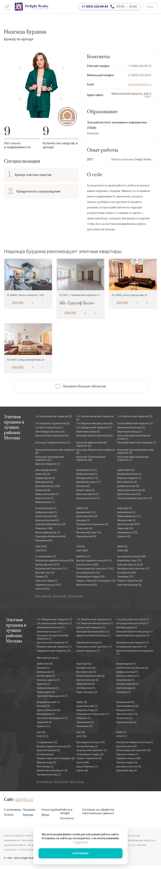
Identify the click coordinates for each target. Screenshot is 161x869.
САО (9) (80, 732)
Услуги (8, 815)
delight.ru (24, 800)
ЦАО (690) (82, 550)
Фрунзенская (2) (46, 762)
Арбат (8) (81, 702)
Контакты (67, 818)
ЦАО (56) (81, 736)
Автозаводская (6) (46, 469)
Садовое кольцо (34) (128, 758)
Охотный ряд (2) (125, 687)
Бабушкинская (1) (87, 473)
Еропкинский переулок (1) (52, 642)
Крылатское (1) (44, 498)
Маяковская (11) (45, 502)
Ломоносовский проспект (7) (134, 498)
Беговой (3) (43, 705)
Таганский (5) (84, 528)
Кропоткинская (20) (129, 494)
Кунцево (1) (83, 520)
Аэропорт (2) (42, 473)
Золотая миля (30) (87, 564)
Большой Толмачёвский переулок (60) (90, 458)
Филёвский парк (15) (88, 532)
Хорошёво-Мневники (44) (50, 536)
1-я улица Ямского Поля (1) (132, 619)
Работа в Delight (66, 811)
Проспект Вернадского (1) (52, 695)
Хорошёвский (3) (86, 536)
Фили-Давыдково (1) (47, 532)
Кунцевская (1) (125, 679)
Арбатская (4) (45, 663)
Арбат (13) (82, 508)
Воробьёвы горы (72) (129, 560)
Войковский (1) (126, 512)
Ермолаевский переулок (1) (132, 635)
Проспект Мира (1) (46, 580)
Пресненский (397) (128, 524)
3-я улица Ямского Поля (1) (132, 623)
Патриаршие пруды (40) (90, 576)
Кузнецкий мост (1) (88, 498)
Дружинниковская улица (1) (93, 635)
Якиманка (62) (44, 540)
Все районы (43, 596)
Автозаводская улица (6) (50, 431)
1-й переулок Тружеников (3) (52, 423)
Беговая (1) (43, 667)
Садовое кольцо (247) (48, 584)
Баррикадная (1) (126, 663)
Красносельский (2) (47, 520)
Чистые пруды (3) (126, 762)
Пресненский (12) (127, 714)
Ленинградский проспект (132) (94, 568)
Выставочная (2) (127, 481)
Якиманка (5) (84, 726)
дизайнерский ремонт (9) (52, 770)
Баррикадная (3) (45, 478)
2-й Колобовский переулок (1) (135, 423)
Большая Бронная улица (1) (93, 631)
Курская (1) (43, 683)
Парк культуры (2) (87, 692)
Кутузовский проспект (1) (131, 646)
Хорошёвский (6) (126, 722)
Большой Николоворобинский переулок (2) (135, 451)
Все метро (60, 596)
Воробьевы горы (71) (88, 481)
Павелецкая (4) (46, 692)
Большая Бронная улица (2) (52, 435)
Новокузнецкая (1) (48, 687)
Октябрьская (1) (85, 687)
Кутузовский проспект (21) (51, 568)
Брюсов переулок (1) (47, 463)
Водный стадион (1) (129, 478)
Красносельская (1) (47, 494)
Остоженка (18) (126, 572)
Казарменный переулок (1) (132, 642)
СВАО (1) (121, 732)
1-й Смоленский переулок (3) (134, 416)
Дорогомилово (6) (87, 516)
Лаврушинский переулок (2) (53, 650)
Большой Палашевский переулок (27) (49, 458)
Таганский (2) (124, 718)
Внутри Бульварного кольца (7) (134, 742)
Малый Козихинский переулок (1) (134, 652)
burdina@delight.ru (139, 84)
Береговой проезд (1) (130, 431)
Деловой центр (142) (47, 486)
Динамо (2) (83, 486)
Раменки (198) (44, 528)
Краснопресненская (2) (131, 490)
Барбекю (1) (83, 556)
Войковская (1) (46, 671)
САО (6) (80, 546)
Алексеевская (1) (86, 469)
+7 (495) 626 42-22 (139, 66)
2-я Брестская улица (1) (49, 427)
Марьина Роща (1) (87, 710)
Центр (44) (82, 762)
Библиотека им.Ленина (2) (132, 667)
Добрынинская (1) (127, 671)
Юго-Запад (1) (45, 766)
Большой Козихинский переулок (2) (55, 451)
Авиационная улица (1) (51, 627)
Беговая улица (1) (126, 627)
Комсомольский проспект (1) (94, 646)
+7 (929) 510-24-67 (139, 75)
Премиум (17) (125, 576)
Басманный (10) (86, 512)
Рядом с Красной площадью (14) (96, 580)
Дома (45, 815)
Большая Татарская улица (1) (52, 442)
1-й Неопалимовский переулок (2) (94, 418)
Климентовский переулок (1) (54, 646)
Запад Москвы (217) (47, 564)
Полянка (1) (123, 692)
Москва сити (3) (44, 572)
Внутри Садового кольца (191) (94, 560)
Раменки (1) (83, 718)
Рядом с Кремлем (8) (130, 580)
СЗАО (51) (41, 550)
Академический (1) (48, 702)
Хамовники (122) (127, 532)
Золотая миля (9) (126, 746)
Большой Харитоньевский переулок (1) (133, 458)
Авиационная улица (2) (131, 427)
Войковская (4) (44, 481)
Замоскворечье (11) (129, 516)
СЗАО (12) (42, 736)
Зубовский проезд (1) (89, 642)
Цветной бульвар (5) (129, 584)
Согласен (80, 853)
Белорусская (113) (87, 478)
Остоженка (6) (45, 754)
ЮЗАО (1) (121, 736)
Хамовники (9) (85, 722)
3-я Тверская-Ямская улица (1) (94, 623)
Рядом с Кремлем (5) (89, 758)
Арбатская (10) (126, 469)
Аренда (28, 815)
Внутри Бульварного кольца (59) (54, 560)
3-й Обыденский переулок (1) (94, 427)
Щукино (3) (124, 536)
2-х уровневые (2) (47, 742)
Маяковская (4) (85, 683)
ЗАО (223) (41, 546)
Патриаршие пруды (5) (89, 754)
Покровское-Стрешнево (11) (93, 714)
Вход (150, 6)
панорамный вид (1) (49, 774)
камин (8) (82, 770)
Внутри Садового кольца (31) (54, 746)
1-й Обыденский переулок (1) (54, 619)
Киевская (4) (42, 490)
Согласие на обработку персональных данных (98, 811)
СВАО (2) (122, 546)
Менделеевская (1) (127, 683)
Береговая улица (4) (88, 431)
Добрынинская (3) (128, 486)
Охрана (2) (41, 576)
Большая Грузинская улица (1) (134, 631)
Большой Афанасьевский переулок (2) (91, 444)
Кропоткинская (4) (87, 679)
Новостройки (50, 809)
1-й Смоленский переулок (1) (94, 619)
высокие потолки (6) (128, 766)
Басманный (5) (125, 702)
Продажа (29, 809)
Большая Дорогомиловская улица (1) (133, 437)
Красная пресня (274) (130, 564)
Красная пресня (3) (48, 750)
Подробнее (80, 842)
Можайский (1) (46, 714)
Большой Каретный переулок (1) (136, 442)
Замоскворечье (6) (127, 705)
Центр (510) (42, 588)
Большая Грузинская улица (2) (94, 435)
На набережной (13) (88, 572)
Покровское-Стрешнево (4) (92, 524)
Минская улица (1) (48, 657)
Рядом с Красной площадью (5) (56, 758)
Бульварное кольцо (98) (131, 556)
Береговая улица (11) (49, 631)
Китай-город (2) (85, 490)
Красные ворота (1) (87, 494)
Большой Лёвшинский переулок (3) (95, 451)
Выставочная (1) (86, 671)
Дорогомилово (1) (87, 705)
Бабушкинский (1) (46, 512)
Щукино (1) (43, 726)
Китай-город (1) (46, 675)
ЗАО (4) (41, 732)
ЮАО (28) (122, 550)
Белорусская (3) (85, 667)
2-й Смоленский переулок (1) (54, 623)
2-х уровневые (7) (45, 556)
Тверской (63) (125, 528)
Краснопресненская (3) (90, 675)
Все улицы (75, 596)
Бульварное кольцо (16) (90, 742)
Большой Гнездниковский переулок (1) (53, 637)
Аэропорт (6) (83, 663)
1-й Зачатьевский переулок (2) (53, 416)
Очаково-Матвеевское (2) (50, 524)
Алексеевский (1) (45, 508)
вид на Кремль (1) (87, 766)
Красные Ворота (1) (127, 675)
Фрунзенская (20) (86, 584)
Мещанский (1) (125, 710)
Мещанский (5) (126, 520)
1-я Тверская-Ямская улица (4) (94, 423)
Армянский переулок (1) (91, 627)
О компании (12, 809)
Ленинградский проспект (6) (133, 750)
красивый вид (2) (126, 770)
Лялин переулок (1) (88, 650)
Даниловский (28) (46, 516)
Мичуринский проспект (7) (133, 568)
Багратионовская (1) (129, 473)
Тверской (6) (44, 722)
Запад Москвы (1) (87, 746)
